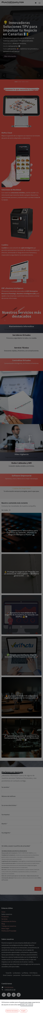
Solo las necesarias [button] (12, 1011)
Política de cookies (26, 1005)
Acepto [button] (23, 1011)
